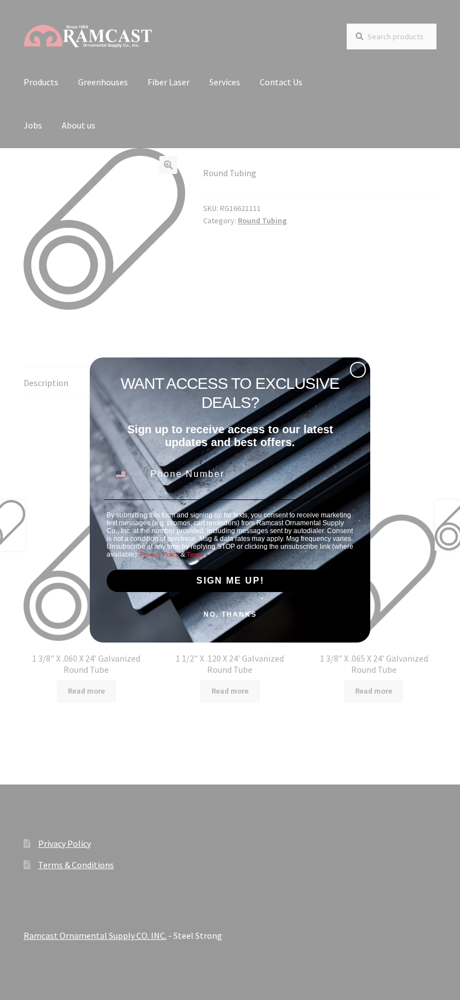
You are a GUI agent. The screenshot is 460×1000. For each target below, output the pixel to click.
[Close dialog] (358, 370)
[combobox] (127, 474)
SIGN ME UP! (230, 580)
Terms (195, 554)
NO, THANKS (230, 614)
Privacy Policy (159, 554)
